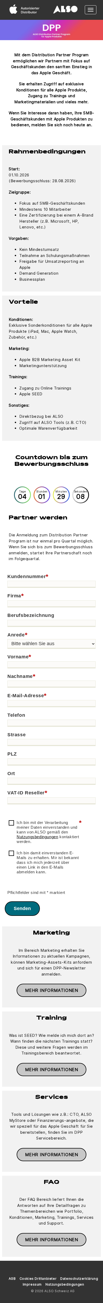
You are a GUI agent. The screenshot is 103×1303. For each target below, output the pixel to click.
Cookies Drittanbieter (38, 1279)
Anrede (17, 635)
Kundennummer (28, 577)
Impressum (32, 1284)
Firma (15, 596)
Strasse (16, 734)
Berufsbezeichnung (30, 615)
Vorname (19, 657)
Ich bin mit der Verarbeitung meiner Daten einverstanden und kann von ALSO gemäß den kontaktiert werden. (49, 832)
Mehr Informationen (51, 990)
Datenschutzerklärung (79, 1279)
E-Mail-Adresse (27, 696)
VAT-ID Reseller (27, 793)
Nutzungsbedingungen (37, 837)
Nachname (21, 676)
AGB (12, 1279)
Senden (22, 908)
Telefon (16, 715)
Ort (11, 773)
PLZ (12, 754)
